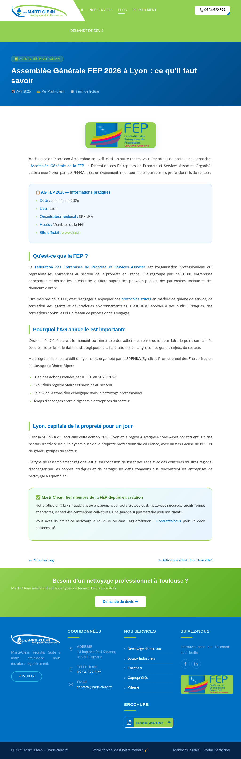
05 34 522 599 (89, 672)
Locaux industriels (141, 658)
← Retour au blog (41, 560)
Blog (122, 10)
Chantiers (135, 668)
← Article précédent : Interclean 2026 (185, 560)
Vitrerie (133, 687)
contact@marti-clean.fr (94, 687)
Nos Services (100, 10)
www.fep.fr (71, 232)
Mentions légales (186, 750)
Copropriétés (138, 678)
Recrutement (144, 10)
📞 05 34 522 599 (212, 10)
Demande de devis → (120, 601)
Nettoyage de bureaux (144, 649)
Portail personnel (217, 750)
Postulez (27, 676)
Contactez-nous (168, 521)
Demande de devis (86, 31)
